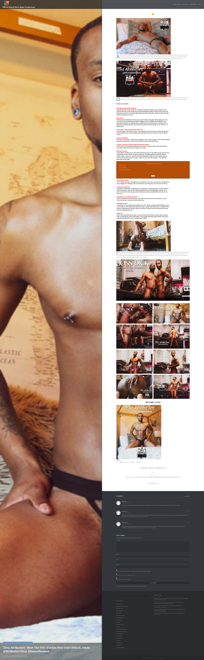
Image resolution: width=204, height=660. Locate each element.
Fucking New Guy (144, 468)
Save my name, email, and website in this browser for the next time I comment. (133, 571)
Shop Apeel (118, 640)
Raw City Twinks (119, 638)
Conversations (119, 620)
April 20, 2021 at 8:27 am (126, 502)
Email (117, 559)
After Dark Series (119, 603)
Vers (164, 468)
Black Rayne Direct (119, 608)
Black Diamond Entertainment (122, 606)
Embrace (118, 622)
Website (118, 564)
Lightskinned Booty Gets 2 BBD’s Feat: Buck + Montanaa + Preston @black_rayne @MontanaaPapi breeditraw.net (169, 610)
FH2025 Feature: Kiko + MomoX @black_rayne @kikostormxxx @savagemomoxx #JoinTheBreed (169, 614)
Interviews (118, 626)
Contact (200, 4)
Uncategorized (119, 645)
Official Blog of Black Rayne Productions (18, 7)
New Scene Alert (119, 636)
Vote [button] (153, 175)
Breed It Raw (118, 613)
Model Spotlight (119, 633)
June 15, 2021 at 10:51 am (126, 523)
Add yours (187, 496)
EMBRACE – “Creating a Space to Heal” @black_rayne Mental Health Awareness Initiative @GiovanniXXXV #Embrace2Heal (171, 599)
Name (117, 554)
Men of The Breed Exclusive (121, 629)
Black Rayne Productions (13, 656)
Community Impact (119, 617)
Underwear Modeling (120, 647)
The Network (192, 4)
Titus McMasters (158, 468)
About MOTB (185, 4)
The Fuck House (119, 642)
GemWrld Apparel (119, 624)
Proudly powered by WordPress (147, 657)
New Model (151, 468)
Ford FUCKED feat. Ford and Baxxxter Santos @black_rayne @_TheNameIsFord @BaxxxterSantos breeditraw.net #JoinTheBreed (169, 603)
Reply (189, 501)
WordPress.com (161, 657)
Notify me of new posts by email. (123, 579)
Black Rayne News (119, 610)
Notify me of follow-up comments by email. (126, 575)
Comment (118, 540)
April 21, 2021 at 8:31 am (126, 512)
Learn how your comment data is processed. (138, 586)
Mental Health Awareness (121, 631)
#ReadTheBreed (177, 4)
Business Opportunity (120, 615)
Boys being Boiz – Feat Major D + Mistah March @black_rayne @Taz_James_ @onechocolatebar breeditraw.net (168, 606)
